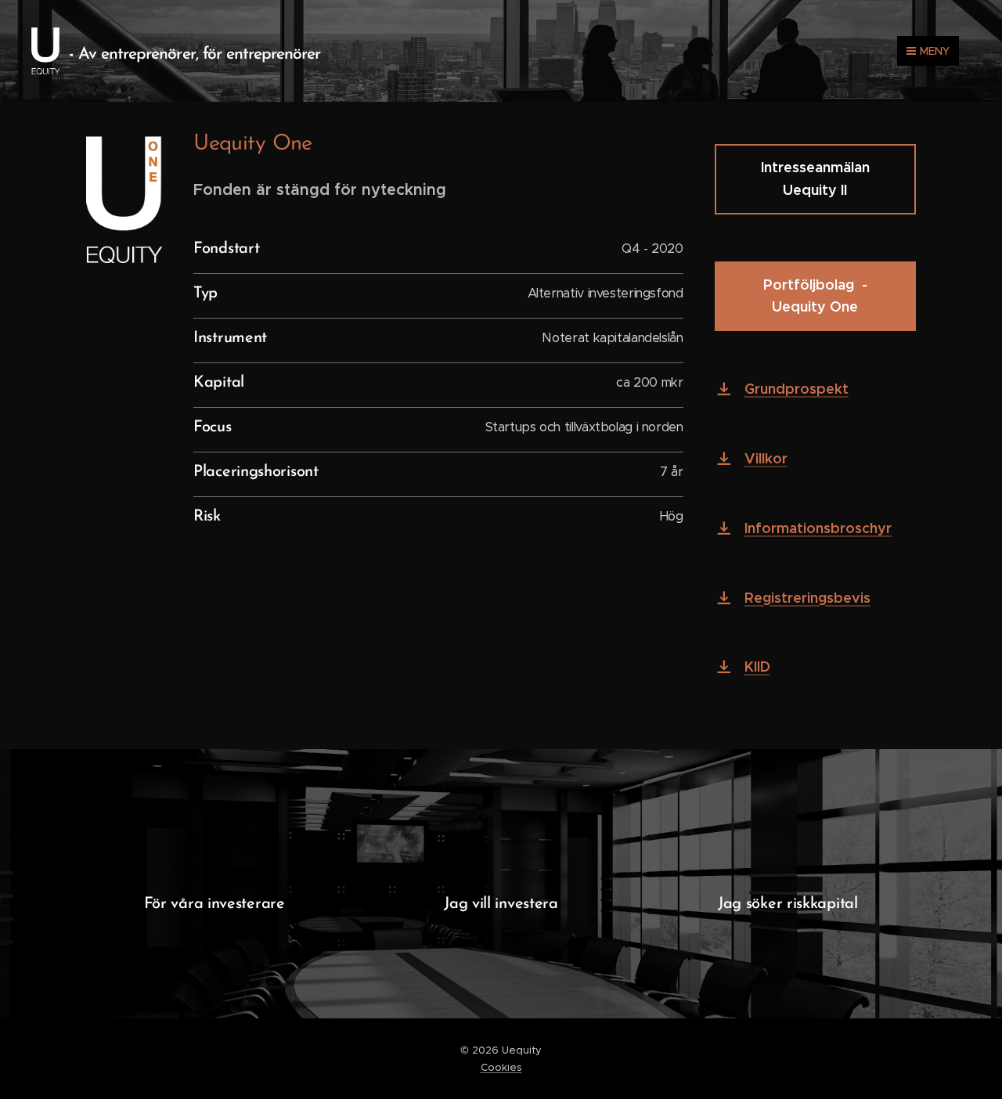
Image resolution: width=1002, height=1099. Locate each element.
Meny (935, 51)
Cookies (501, 1067)
